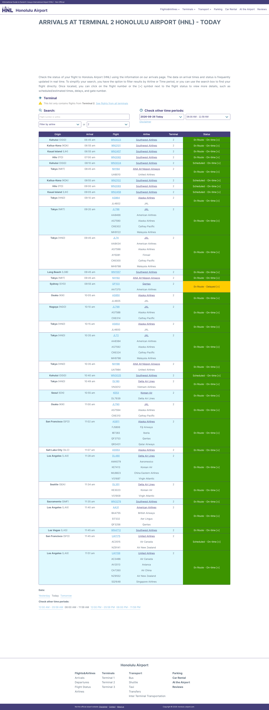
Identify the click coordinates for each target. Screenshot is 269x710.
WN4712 (116, 530)
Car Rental (231, 9)
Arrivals (79, 677)
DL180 (116, 381)
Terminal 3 (108, 687)
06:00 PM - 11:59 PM (128, 607)
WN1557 (116, 272)
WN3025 (116, 375)
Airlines (79, 691)
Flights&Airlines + (170, 9)
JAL (146, 209)
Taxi (131, 687)
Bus (131, 677)
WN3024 (116, 163)
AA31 (116, 507)
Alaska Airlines (146, 197)
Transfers (135, 691)
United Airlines (146, 536)
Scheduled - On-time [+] (207, 163)
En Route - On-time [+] (207, 139)
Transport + (204, 9)
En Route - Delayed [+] (207, 286)
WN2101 (116, 145)
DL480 (116, 455)
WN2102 (116, 180)
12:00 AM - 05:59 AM (51, 607)
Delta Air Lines (146, 381)
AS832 (116, 323)
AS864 (116, 197)
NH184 (116, 169)
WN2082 (116, 157)
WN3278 (116, 501)
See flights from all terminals (112, 103)
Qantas (146, 283)
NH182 (116, 278)
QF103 (116, 283)
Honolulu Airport (31, 10)
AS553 (116, 450)
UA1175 (116, 536)
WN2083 (116, 186)
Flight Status (83, 687)
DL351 (116, 484)
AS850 (116, 295)
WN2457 (116, 151)
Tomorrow (66, 595)
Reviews (262, 9)
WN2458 (116, 192)
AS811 (116, 421)
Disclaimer (103, 707)
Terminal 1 (108, 677)
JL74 (116, 237)
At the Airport (247, 9)
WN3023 (116, 139)
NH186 (116, 364)
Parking (218, 9)
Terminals (108, 673)
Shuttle (133, 682)
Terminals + (188, 9)
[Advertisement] (134, 51)
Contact (112, 707)
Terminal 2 (108, 682)
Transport (135, 673)
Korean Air (146, 392)
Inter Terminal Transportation (147, 696)
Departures (82, 682)
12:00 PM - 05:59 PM (103, 607)
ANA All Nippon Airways (146, 169)
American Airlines (146, 507)
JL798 (116, 306)
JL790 (116, 404)
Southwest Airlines (146, 139)
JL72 (116, 335)
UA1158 (116, 553)
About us (120, 707)
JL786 (116, 209)
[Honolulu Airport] (7, 9)
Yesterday (44, 595)
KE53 (116, 392)
